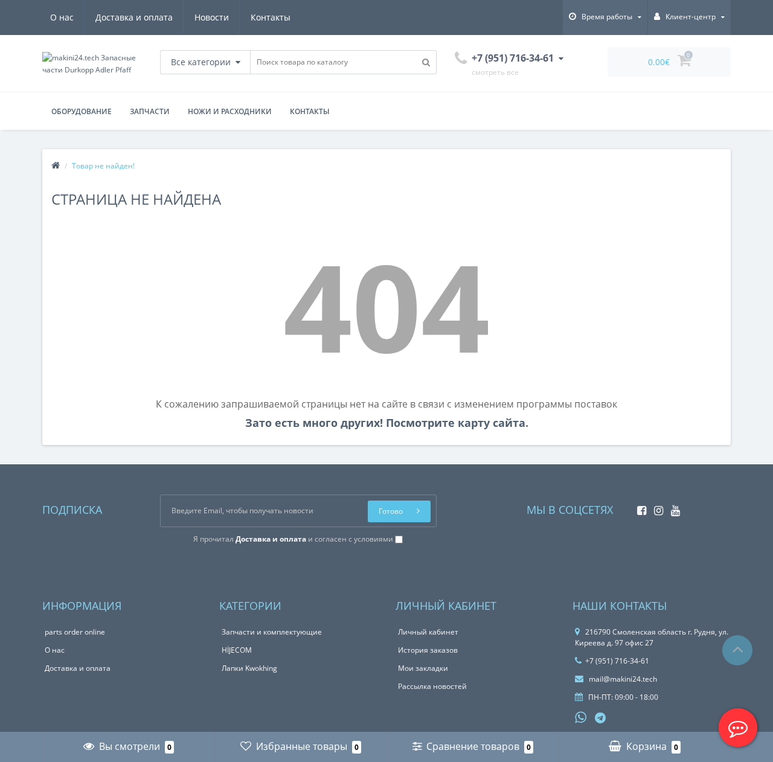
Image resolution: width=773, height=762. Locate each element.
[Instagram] (655, 507)
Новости (211, 17)
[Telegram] (601, 718)
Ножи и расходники (230, 111)
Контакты (270, 17)
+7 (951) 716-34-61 (617, 661)
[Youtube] (672, 507)
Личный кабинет (428, 632)
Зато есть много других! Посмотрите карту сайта (385, 422)
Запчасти (150, 111)
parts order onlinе (75, 632)
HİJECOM (237, 650)
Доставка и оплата (134, 17)
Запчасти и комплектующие (272, 632)
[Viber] (621, 719)
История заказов (428, 650)
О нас (62, 17)
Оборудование (81, 111)
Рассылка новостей (432, 686)
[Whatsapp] (581, 716)
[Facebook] (638, 507)
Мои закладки (423, 668)
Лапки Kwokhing (249, 668)
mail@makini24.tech (622, 679)
